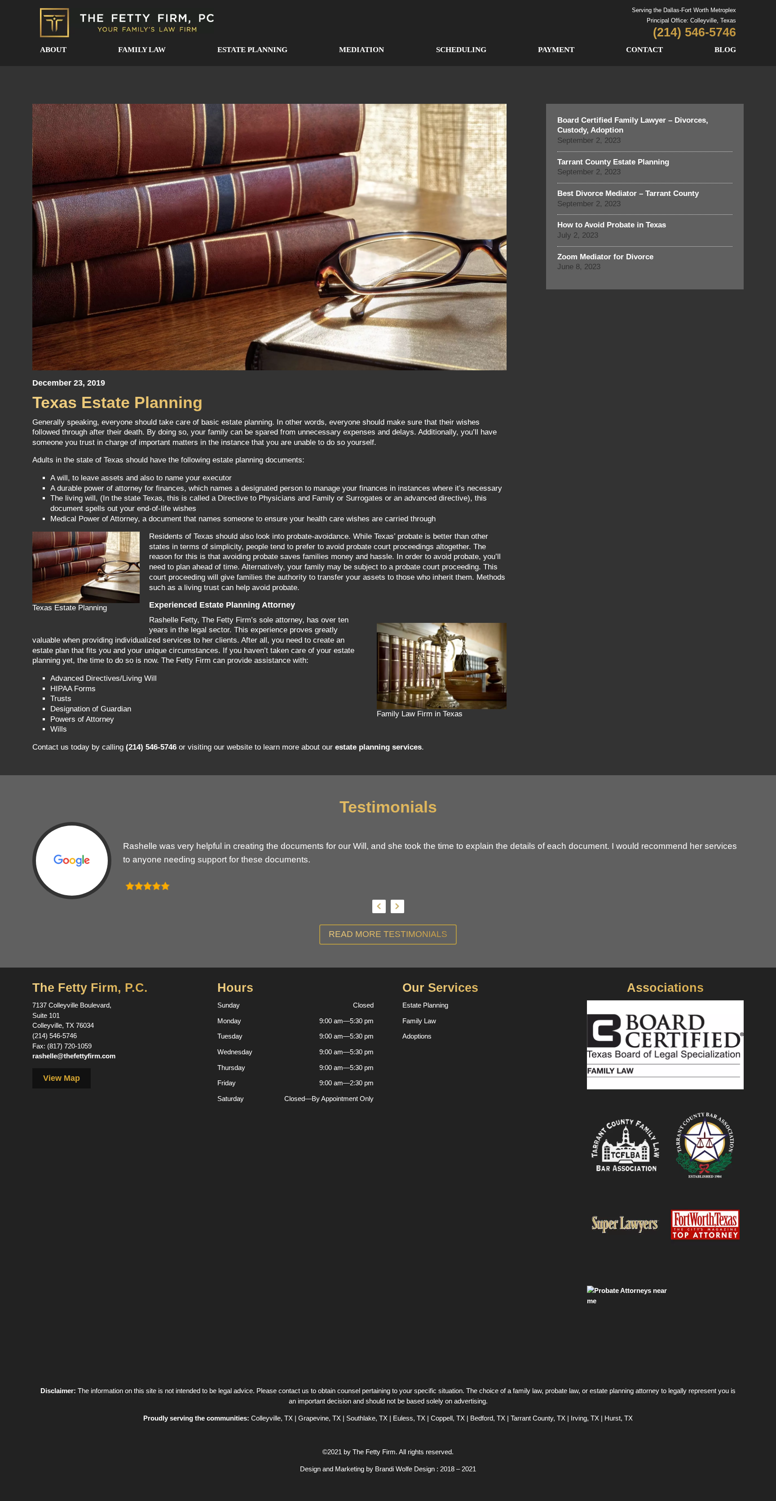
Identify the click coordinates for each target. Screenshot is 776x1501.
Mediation (361, 49)
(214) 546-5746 (151, 747)
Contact (644, 49)
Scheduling (461, 49)
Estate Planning (252, 49)
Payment (556, 49)
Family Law (142, 49)
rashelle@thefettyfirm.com (73, 1056)
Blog (725, 49)
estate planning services (378, 747)
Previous (379, 906)
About (53, 49)
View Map (61, 1078)
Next (397, 906)
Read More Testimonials (388, 934)
